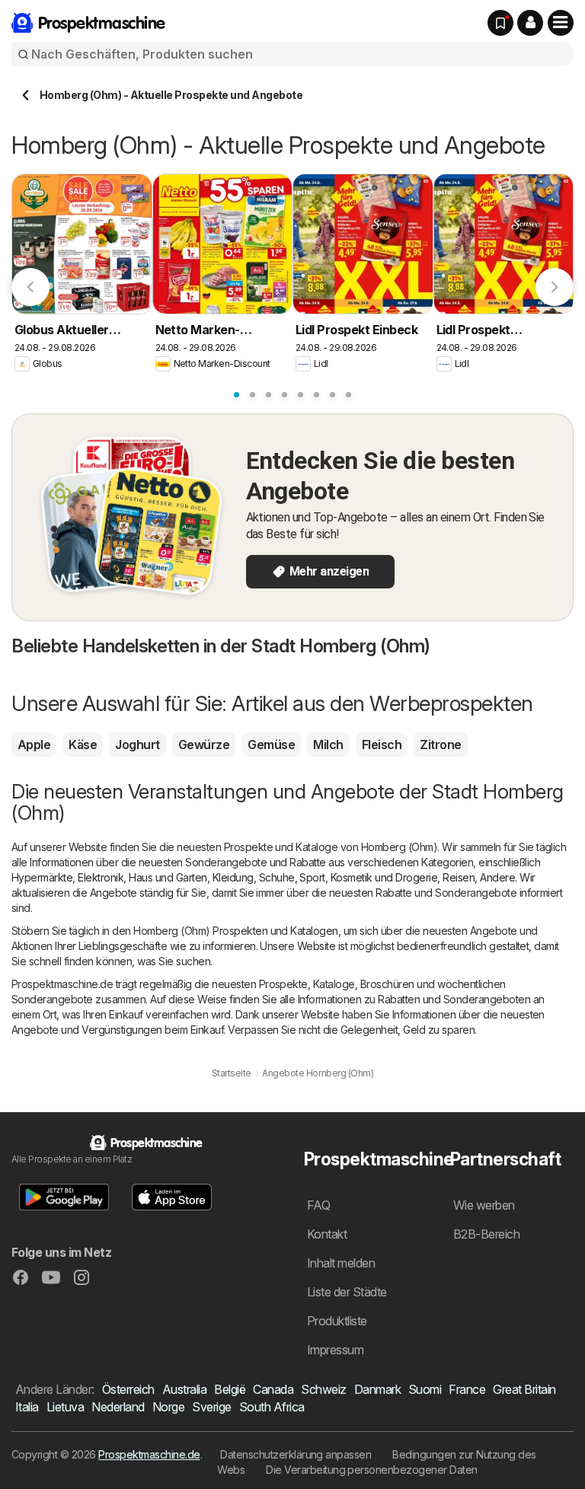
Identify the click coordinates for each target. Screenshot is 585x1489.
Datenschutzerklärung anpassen (295, 1454)
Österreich (128, 1389)
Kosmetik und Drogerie (384, 877)
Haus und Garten (167, 877)
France (467, 1389)
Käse (83, 744)
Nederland (117, 1406)
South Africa (272, 1406)
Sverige (211, 1406)
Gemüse (271, 744)
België (229, 1389)
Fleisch (381, 744)
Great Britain (524, 1389)
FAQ (318, 1205)
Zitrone (440, 744)
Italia (27, 1406)
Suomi (424, 1389)
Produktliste (337, 1320)
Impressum (335, 1349)
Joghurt (137, 744)
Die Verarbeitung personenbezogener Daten (372, 1469)
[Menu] (561, 23)
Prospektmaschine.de (149, 1454)
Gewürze (203, 744)
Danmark (377, 1389)
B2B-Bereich (486, 1234)
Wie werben (484, 1205)
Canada (273, 1389)
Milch (328, 744)
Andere (497, 877)
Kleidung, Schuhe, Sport (269, 877)
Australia (184, 1389)
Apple (34, 744)
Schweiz (323, 1389)
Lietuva (65, 1406)
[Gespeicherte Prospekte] (500, 23)
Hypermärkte (41, 877)
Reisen (459, 877)
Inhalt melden (341, 1263)
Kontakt (327, 1234)
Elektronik (100, 877)
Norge (168, 1406)
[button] (530, 23)
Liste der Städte (347, 1291)
